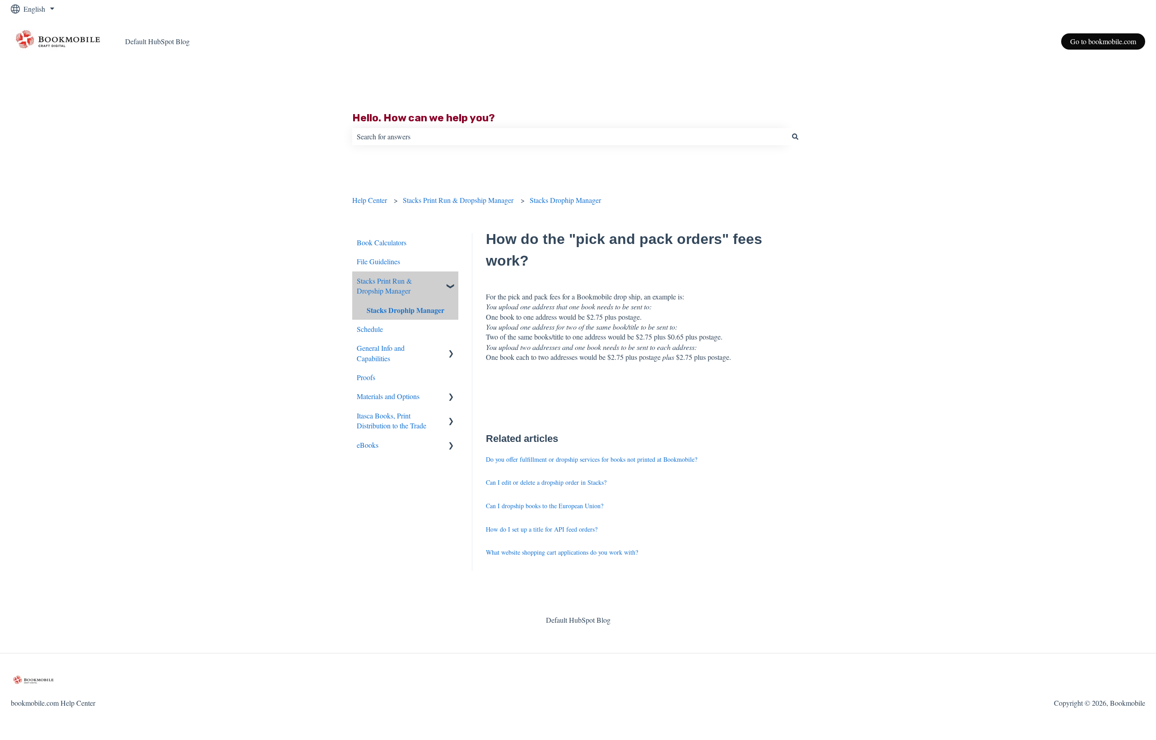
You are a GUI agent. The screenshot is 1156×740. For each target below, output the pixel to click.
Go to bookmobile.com (1103, 41)
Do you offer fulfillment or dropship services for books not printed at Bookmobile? (591, 459)
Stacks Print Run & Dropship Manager (458, 200)
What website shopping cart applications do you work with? (562, 552)
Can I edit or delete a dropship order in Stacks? (546, 482)
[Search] (795, 136)
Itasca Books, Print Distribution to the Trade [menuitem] (391, 420)
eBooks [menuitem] (367, 445)
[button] (451, 281)
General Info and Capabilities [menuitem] (381, 353)
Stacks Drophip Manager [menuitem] (405, 310)
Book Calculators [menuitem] (381, 242)
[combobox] (569, 136)
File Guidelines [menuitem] (378, 261)
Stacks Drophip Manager (565, 200)
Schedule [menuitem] (370, 329)
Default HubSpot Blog (157, 41)
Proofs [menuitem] (366, 377)
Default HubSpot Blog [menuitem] (578, 620)
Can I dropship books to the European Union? (544, 505)
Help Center (369, 200)
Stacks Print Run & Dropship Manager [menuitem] (384, 285)
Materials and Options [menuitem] (388, 396)
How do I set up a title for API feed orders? (541, 529)
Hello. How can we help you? (423, 117)
